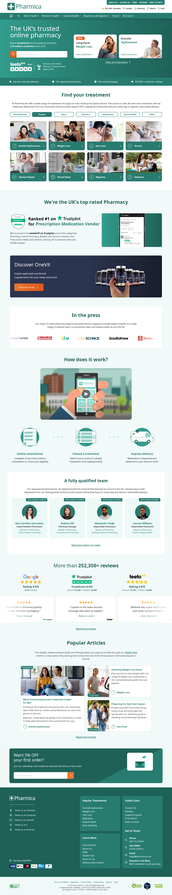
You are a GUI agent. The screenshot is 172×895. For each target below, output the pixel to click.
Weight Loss (89, 811)
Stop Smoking (90, 825)
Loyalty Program (133, 814)
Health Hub (131, 652)
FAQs (85, 852)
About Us (87, 848)
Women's (86, 114)
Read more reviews (86, 628)
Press (116, 882)
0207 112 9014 (156, 2)
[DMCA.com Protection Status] (157, 886)
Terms (61, 882)
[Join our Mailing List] (70, 775)
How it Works (89, 845)
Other (152, 114)
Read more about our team (86, 545)
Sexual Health (130, 114)
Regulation (75, 882)
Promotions (131, 818)
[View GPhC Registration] (14, 886)
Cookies (98, 882)
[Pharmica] (35, 798)
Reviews (129, 811)
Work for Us (89, 859)
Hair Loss (87, 814)
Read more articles (86, 737)
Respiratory (108, 114)
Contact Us (130, 807)
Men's (64, 114)
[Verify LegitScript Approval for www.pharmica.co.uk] (147, 886)
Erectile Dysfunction (93, 807)
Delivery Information (93, 862)
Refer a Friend (132, 821)
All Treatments (20, 114)
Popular (42, 114)
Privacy (86, 882)
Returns (109, 882)
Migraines (88, 818)
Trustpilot (49, 233)
